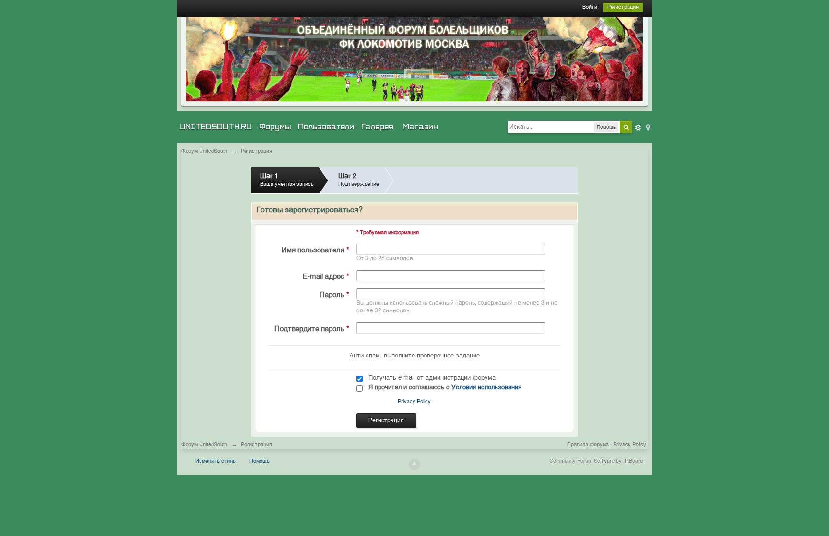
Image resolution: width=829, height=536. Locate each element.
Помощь (259, 461)
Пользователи (326, 126)
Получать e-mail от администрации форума (432, 378)
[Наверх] (414, 464)
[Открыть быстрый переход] (647, 127)
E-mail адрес (326, 276)
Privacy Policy (414, 402)
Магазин (420, 126)
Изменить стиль (215, 461)
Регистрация (623, 7)
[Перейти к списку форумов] (414, 59)
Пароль (334, 294)
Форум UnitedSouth (204, 445)
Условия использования (486, 387)
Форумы (275, 126)
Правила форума (588, 445)
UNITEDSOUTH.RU (215, 126)
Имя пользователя (315, 250)
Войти (589, 7)
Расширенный (638, 127)
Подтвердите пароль (311, 329)
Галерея (377, 126)
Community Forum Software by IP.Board (596, 461)
